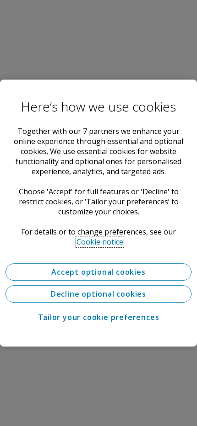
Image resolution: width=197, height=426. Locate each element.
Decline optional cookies (98, 294)
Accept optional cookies (98, 272)
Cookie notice (100, 242)
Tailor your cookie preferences (98, 317)
